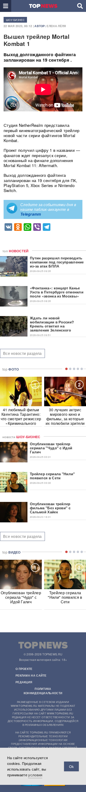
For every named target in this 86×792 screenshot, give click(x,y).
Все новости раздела (22, 353)
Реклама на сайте (31, 675)
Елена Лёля (56, 26)
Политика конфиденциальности (43, 691)
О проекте (24, 669)
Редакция (24, 682)
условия (35, 774)
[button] (5, 6)
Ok (71, 766)
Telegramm (30, 214)
